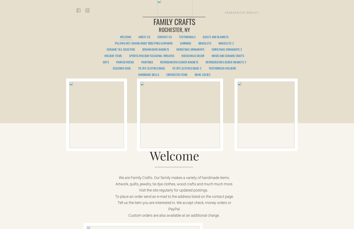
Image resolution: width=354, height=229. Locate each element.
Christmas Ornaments (190, 49)
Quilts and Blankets (216, 37)
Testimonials (187, 37)
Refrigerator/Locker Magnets (179, 62)
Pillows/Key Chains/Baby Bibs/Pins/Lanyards (144, 43)
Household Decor (193, 56)
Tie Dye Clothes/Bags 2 (187, 68)
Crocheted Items (177, 74)
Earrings (185, 43)
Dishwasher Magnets (155, 49)
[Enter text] (87, 11)
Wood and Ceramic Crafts (228, 56)
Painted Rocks (125, 62)
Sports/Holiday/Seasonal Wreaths (152, 56)
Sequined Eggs (122, 68)
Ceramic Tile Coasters (121, 49)
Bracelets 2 (226, 43)
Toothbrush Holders (222, 68)
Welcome (126, 37)
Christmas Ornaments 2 (227, 49)
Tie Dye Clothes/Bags (151, 68)
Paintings (147, 62)
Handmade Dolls (148, 74)
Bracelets (205, 43)
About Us (144, 37)
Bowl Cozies (203, 74)
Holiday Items (113, 56)
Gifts (106, 62)
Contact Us (165, 37)
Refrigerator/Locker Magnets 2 (226, 62)
